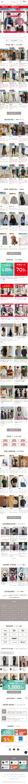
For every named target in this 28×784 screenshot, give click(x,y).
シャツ (24, 610)
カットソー (15, 610)
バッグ (24, 614)
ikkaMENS (18, 4)
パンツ (5, 614)
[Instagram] (10, 749)
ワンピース (24, 606)
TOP (14, 4)
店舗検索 (11, 774)
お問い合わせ (21, 776)
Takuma (24, 669)
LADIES (14, 601)
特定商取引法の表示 (14, 778)
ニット (5, 610)
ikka (4, 668)
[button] (2, 23)
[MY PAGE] (20, 1)
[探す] (25, 1)
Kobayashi (5, 669)
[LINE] (14, 749)
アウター (15, 606)
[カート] (23, 1)
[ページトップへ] (25, 752)
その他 (24, 618)
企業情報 (21, 774)
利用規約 (16, 774)
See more (14, 558)
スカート (15, 614)
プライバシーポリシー (8, 776)
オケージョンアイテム (5, 606)
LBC (10, 4)
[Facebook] (18, 749)
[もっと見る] (14, 692)
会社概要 (7, 774)
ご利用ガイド (15, 776)
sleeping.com (4, 4)
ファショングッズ (15, 619)
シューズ (6, 618)
